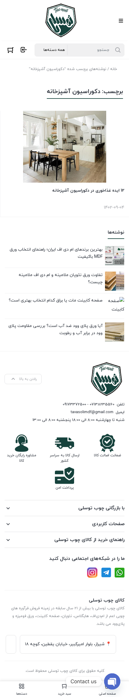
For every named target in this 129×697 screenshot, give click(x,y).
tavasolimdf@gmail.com (92, 412)
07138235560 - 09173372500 (88, 404)
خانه (113, 69)
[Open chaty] (112, 681)
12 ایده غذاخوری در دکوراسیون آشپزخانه (88, 190)
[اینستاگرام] (92, 572)
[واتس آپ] (119, 573)
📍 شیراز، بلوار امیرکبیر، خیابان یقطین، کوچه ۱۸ (68, 644)
